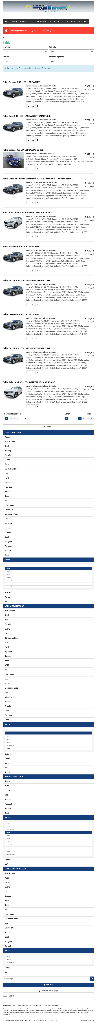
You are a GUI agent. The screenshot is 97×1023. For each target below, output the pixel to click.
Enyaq (8, 826)
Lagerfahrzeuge (13, 432)
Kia (6, 501)
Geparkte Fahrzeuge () (49, 991)
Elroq (8, 565)
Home (6, 21)
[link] (28, 106)
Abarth (8, 437)
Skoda (7, 560)
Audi (7, 446)
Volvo (7, 763)
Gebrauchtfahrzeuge (15, 869)
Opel (7, 537)
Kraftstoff (7, 47)
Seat (7, 555)
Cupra (7, 460)
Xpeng (7, 772)
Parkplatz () (54, 21)
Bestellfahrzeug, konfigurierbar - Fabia (48, 92)
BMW (7, 882)
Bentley (8, 451)
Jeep (7, 496)
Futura (7, 482)
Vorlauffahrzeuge (14, 606)
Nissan (8, 528)
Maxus (7, 683)
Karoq (8, 574)
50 (15, 418)
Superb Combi (11, 587)
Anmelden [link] (49, 985)
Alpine (7, 781)
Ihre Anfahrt (41, 21)
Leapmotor (9, 505)
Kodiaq (9, 577)
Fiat (6, 473)
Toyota (7, 597)
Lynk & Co (9, 510)
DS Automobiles (11, 469)
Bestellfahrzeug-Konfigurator (23, 21)
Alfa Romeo (10, 441)
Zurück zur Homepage (79, 21)
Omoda (8, 532)
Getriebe (52, 47)
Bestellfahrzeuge (14, 777)
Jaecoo (8, 491)
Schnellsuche (48, 426)
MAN (7, 679)
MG (6, 519)
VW (6, 601)
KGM (7, 665)
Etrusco (8, 896)
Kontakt (65, 21)
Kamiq (8, 571)
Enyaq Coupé (10, 829)
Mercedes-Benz (11, 514)
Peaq (8, 848)
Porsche (8, 546)
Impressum (7, 1005)
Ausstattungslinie (56, 57)
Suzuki (8, 592)
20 (11, 418)
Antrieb (6, 57)
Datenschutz (37, 1005)
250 (24, 418)
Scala (8, 584)
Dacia (7, 464)
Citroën (8, 455)
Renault (8, 550)
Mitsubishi (9, 523)
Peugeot (8, 541)
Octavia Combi (11, 581)
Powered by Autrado (87, 1020)
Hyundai (8, 487)
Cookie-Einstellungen (51, 1005)
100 (19, 418)
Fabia (8, 568)
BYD (6, 620)
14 (84, 418)
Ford (7, 478)
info (4, 37)
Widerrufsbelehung (24, 1005)
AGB (14, 1005)
